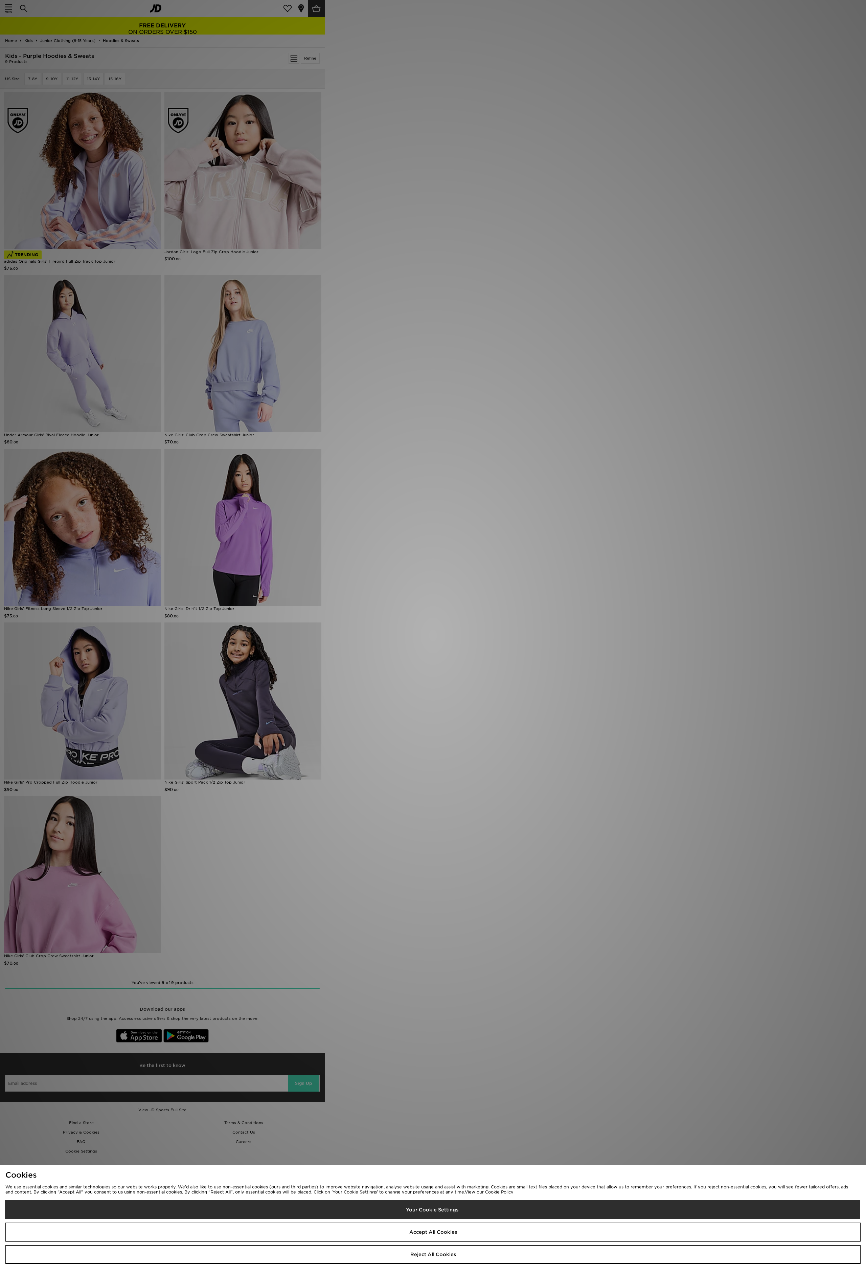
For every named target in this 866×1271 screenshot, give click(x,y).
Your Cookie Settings (432, 1209)
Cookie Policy (499, 1192)
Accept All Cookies (433, 1232)
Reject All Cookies (433, 1254)
